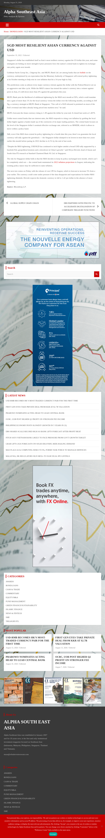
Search (96, 274)
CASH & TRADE (13, 589)
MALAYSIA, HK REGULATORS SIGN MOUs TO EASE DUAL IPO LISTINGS (38, 456)
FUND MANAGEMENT (15, 601)
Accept (53, 834)
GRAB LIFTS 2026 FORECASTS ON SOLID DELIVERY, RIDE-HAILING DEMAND (40, 444)
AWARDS (10, 582)
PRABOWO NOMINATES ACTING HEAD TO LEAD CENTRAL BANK (35, 413)
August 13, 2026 (12, 648)
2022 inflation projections (64, 162)
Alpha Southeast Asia (24, 11)
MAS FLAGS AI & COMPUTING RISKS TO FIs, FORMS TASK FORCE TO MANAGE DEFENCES (46, 450)
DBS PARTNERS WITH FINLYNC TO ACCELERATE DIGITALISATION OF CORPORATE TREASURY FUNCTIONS (78, 206)
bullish (82, 73)
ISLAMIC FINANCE (14, 609)
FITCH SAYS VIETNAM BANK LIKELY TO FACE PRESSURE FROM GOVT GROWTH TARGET (46, 438)
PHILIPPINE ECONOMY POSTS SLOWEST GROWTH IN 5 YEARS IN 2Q (36, 425)
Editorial (26, 55)
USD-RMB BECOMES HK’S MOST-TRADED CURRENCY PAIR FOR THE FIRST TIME (42, 401)
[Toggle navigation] (7, 25)
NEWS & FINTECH (14, 613)
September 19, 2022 (14, 55)
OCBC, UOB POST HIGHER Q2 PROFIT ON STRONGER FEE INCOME (35, 419)
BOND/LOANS (12, 585)
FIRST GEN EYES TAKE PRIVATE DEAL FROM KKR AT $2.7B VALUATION (38, 407)
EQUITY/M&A (12, 597)
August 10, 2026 (12, 664)
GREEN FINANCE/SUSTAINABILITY (21, 605)
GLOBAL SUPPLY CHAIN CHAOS (24, 203)
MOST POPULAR (16, 630)
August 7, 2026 (60, 667)
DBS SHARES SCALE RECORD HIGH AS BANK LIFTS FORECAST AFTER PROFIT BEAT (43, 431)
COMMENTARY (12, 593)
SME (8, 617)
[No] (102, 826)
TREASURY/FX (12, 621)
